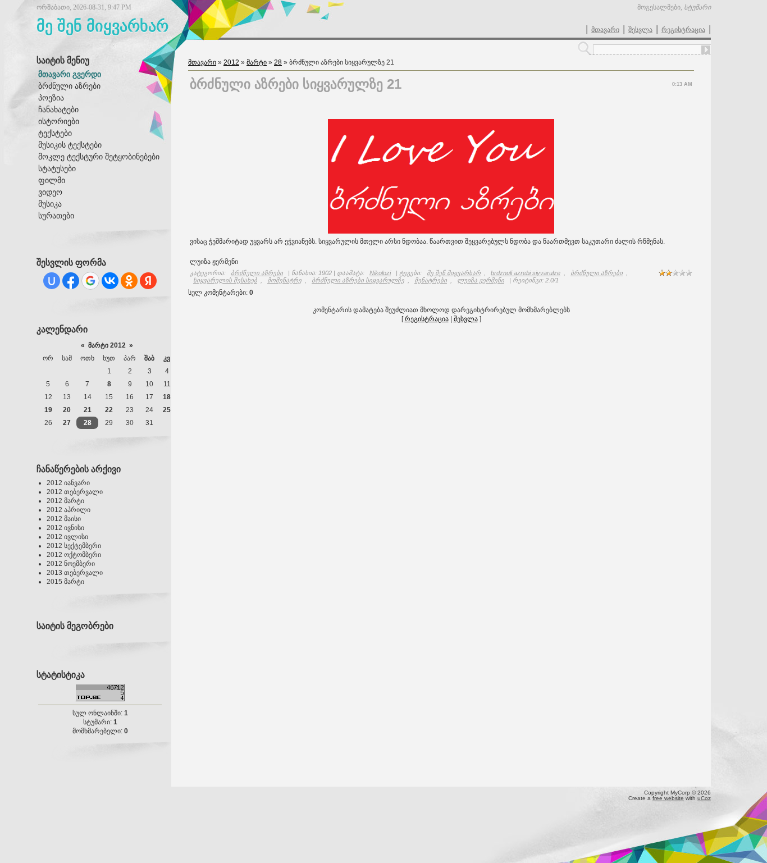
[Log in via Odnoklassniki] (129, 280)
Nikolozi (380, 273)
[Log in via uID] (51, 280)
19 (48, 410)
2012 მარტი (65, 501)
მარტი (256, 62)
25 (167, 410)
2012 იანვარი (68, 483)
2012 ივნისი (65, 528)
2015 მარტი (65, 582)
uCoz (704, 798)
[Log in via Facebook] (70, 280)
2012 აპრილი (68, 510)
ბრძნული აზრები (257, 273)
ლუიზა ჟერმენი (480, 280)
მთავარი (605, 30)
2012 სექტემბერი (74, 546)
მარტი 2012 (107, 345)
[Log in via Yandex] (148, 280)
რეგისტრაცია (683, 30)
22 (109, 410)
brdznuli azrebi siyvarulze (525, 273)
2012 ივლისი (67, 537)
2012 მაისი (64, 519)
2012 (231, 62)
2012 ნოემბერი (71, 564)
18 (167, 397)
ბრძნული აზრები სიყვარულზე (358, 280)
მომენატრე (284, 280)
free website (668, 798)
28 (88, 423)
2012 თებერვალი (75, 492)
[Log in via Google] (90, 281)
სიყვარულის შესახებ (225, 280)
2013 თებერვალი (75, 573)
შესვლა (640, 30)
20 (67, 410)
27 (67, 423)
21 (88, 410)
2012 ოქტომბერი (74, 555)
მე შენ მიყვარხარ (454, 273)
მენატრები (430, 280)
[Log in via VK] (110, 280)
